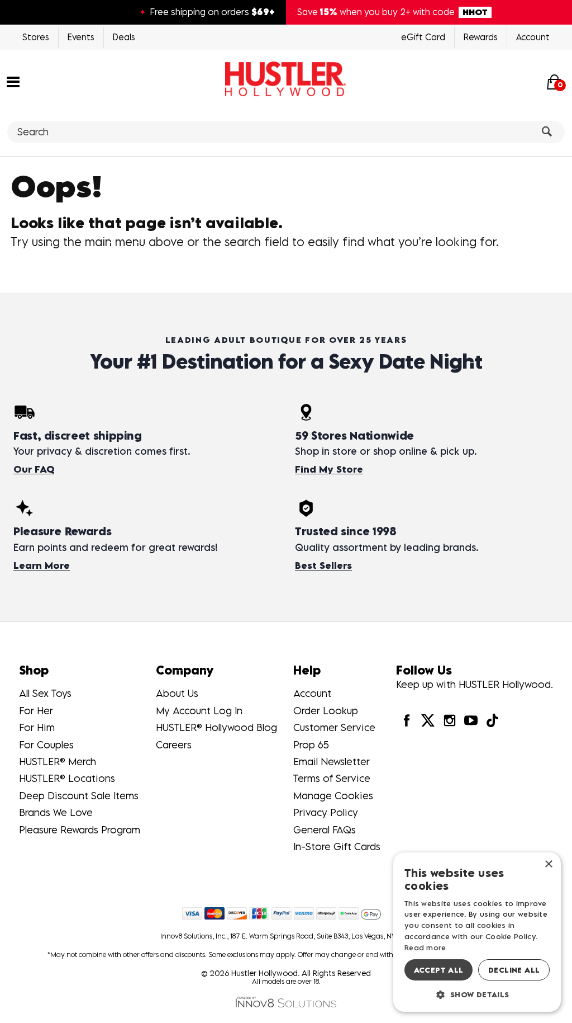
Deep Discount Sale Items (79, 796)
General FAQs (324, 830)
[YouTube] (471, 719)
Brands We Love (56, 812)
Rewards (481, 37)
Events (81, 37)
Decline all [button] (514, 969)
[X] (427, 719)
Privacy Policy (325, 812)
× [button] (548, 864)
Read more (425, 947)
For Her (36, 710)
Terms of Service (331, 778)
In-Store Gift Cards (336, 846)
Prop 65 (311, 745)
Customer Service (334, 727)
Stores (35, 37)
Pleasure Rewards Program (79, 830)
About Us (177, 693)
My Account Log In (199, 710)
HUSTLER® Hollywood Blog (216, 727)
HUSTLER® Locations (67, 778)
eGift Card (423, 37)
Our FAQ (33, 469)
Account (533, 37)
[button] (13, 80)
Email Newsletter (331, 761)
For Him (37, 727)
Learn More (41, 565)
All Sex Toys (45, 693)
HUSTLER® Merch (57, 761)
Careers (174, 745)
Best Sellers (323, 565)
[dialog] (477, 932)
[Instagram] (449, 719)
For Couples (46, 745)
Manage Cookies (333, 796)
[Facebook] (406, 719)
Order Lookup (325, 710)
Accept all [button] (439, 969)
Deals (124, 37)
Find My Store (329, 469)
